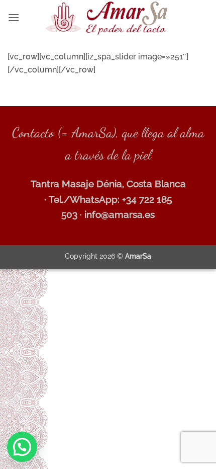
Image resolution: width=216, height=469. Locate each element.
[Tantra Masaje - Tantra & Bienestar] (108, 17)
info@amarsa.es (119, 214)
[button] (14, 17)
